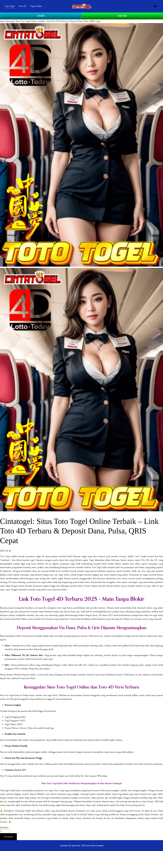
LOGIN (40, 16)
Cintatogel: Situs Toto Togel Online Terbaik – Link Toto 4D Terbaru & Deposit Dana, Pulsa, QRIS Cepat (52, 21)
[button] (8, 836)
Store (2, 21)
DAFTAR (122, 16)
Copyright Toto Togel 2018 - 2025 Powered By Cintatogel (81, 846)
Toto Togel (5, 556)
